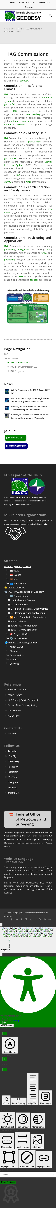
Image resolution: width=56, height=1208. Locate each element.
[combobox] (28, 940)
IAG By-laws (13, 715)
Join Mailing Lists (15, 437)
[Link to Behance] (40, 919)
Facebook (13, 766)
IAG (6, 94)
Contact (12, 733)
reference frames (20, 121)
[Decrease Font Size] (4, 1033)
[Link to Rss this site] (44, 919)
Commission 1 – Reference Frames (23, 87)
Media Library (15, 694)
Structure (13, 358)
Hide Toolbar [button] (6, 1026)
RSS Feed (12, 787)
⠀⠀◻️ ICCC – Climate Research (20, 629)
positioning (9, 249)
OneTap (15, 1020)
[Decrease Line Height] (4, 1069)
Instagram (13, 771)
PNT (49, 249)
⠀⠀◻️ (7, 604)
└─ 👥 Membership (16, 583)
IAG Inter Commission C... (23, 366)
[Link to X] (30, 919)
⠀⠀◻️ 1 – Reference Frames (19, 600)
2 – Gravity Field (19, 604)
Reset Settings (8, 1182)
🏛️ (5, 591)
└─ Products (13, 659)
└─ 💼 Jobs (12, 579)
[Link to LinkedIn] (12, 919)
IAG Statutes (15, 710)
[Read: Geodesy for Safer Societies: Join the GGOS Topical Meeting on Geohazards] (7, 408)
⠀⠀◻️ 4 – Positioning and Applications (24, 612)
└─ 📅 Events (13, 574)
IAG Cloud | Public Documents (23, 700)
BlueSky (12, 756)
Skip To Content (7, 1170)
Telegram (13, 782)
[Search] (49, 16)
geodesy (24, 80)
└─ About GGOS (14, 646)
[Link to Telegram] (35, 919)
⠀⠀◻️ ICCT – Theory (15, 621)
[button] (1, 954)
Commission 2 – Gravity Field (25, 133)
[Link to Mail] (49, 919)
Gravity (48, 161)
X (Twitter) (13, 761)
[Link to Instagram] (26, 919)
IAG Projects (17, 370)
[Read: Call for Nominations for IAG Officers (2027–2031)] (7, 391)
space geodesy (32, 114)
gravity (7, 181)
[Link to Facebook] (21, 919)
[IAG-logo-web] (23, 16)
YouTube (12, 777)
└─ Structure (13, 650)
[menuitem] (12, 2)
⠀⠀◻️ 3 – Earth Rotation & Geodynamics (26, 608)
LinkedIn (12, 750)
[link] (6, 94)
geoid (28, 181)
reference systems (15, 124)
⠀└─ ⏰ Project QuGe (16, 634)
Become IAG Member (16, 446)
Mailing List (13, 792)
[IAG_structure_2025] (28, 306)
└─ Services (12, 663)
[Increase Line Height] (4, 1059)
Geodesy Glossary (16, 689)
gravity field (10, 104)
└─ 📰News (12, 570)
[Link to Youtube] (16, 919)
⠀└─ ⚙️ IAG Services (15, 638)
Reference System (13, 165)
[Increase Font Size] (4, 1023)
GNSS (44, 252)
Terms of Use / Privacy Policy (22, 705)
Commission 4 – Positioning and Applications (27, 239)
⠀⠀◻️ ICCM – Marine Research (20, 625)
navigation (23, 249)
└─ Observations (15, 655)
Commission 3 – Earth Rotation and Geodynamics (27, 188)
